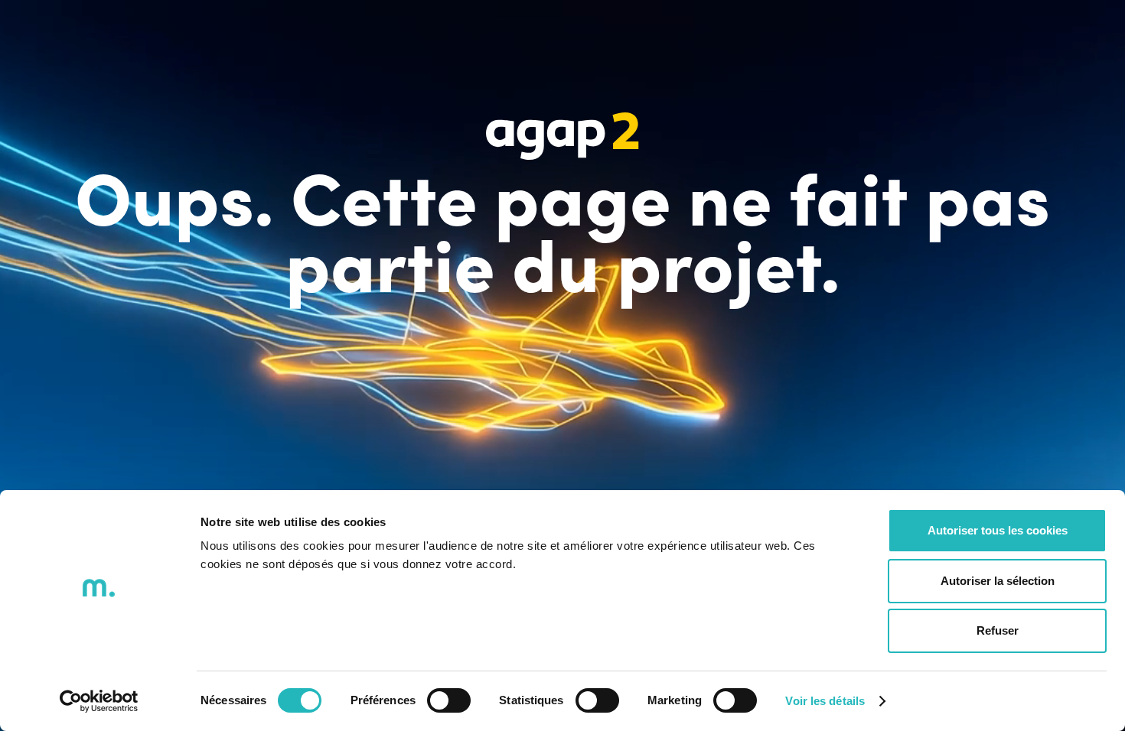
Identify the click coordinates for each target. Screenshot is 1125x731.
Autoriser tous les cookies (998, 530)
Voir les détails (825, 700)
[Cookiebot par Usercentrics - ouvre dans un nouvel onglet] (99, 701)
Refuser (998, 630)
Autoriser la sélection (998, 580)
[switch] (449, 700)
